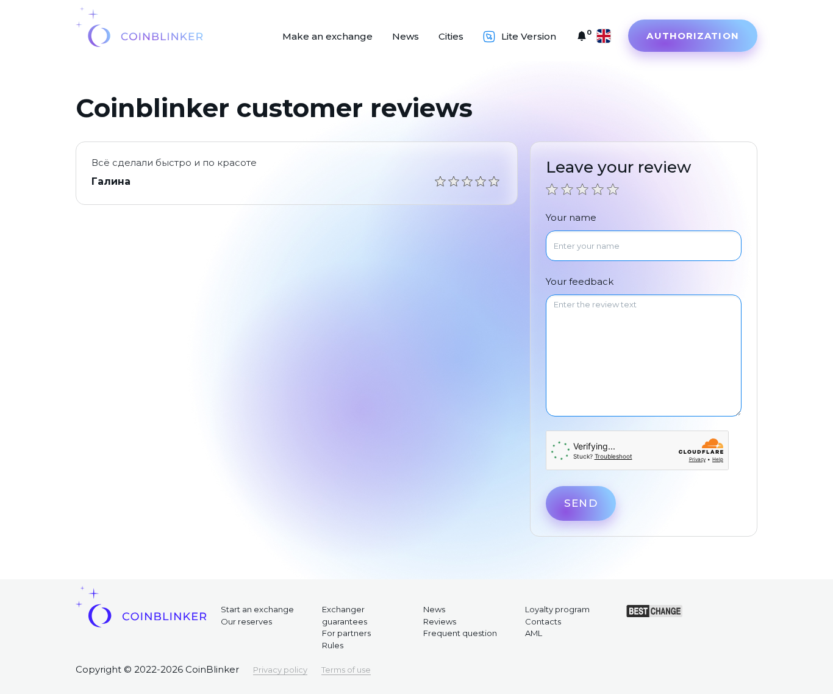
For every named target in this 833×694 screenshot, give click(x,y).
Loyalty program (557, 609)
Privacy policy (280, 669)
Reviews (439, 621)
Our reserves (246, 621)
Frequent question (460, 633)
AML (533, 633)
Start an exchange (257, 609)
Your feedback (579, 281)
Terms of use (346, 669)
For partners (346, 633)
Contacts (543, 621)
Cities (450, 36)
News (405, 36)
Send (580, 503)
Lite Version (528, 36)
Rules (332, 645)
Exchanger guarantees (344, 615)
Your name (571, 217)
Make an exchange (327, 36)
